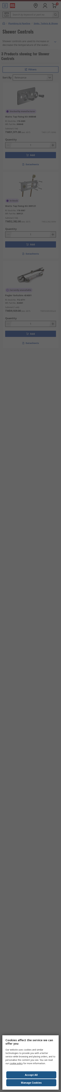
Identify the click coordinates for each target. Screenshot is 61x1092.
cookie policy (16, 1063)
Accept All (31, 1075)
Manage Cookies (31, 1082)
